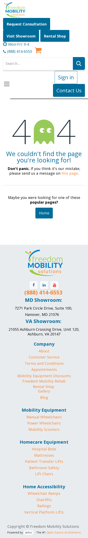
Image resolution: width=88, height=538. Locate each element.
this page (69, 173)
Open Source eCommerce (63, 532)
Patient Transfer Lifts (44, 461)
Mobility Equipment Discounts (44, 375)
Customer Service (44, 357)
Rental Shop (43, 386)
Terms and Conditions (44, 363)
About (44, 350)
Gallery (44, 391)
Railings (44, 505)
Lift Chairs (44, 473)
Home (44, 213)
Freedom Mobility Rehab (44, 381)
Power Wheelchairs (44, 423)
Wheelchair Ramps (44, 493)
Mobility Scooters (44, 429)
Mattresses (44, 455)
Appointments (44, 369)
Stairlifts (44, 499)
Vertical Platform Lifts (44, 512)
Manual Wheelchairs (44, 417)
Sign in (66, 77)
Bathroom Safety (44, 467)
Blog (44, 397)
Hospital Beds (44, 448)
